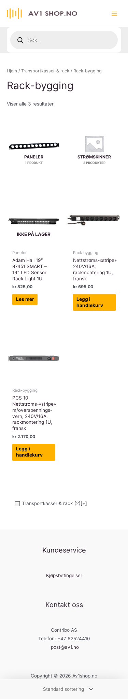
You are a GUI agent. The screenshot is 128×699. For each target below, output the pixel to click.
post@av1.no (65, 647)
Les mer (25, 299)
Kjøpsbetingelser (64, 575)
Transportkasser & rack (45, 70)
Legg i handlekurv (89, 302)
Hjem (12, 70)
